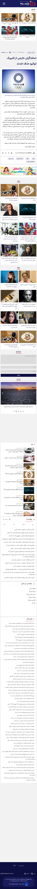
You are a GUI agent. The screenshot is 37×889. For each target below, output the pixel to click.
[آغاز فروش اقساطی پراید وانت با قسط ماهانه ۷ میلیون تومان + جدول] (28, 450)
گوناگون (33, 9)
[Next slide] (34, 393)
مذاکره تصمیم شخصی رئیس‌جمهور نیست (25, 665)
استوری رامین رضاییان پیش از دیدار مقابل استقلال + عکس (21, 710)
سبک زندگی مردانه (31, 594)
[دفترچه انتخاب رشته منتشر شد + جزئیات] (28, 458)
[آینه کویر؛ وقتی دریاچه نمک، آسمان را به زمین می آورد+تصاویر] (18, 393)
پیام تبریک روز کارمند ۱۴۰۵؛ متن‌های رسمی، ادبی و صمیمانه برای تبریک (10, 239)
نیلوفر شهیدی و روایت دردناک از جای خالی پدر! (9, 326)
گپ (34, 874)
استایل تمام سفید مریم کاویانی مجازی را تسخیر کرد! (28, 326)
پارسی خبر (11, 158)
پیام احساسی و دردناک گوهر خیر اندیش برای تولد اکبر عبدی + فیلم (9, 219)
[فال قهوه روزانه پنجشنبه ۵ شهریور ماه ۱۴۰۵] (9, 17)
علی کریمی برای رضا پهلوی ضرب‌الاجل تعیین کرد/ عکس (20, 533)
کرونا (28, 158)
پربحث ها (5, 519)
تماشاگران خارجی (30, 161)
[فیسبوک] (9, 153)
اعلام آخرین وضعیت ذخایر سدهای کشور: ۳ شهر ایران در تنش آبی (20, 732)
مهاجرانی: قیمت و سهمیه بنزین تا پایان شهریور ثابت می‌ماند (21, 690)
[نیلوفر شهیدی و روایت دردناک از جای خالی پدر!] (9, 317)
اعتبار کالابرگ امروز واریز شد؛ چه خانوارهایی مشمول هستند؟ (21, 623)
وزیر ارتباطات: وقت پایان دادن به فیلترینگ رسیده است (22, 696)
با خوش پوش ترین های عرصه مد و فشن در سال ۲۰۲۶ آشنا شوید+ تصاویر (18, 767)
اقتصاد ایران (32, 589)
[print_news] (11, 153)
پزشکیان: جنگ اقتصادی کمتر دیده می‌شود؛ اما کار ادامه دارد (21, 693)
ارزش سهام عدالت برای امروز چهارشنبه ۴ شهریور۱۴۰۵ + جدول (13, 514)
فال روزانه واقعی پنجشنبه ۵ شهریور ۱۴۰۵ (27, 36)
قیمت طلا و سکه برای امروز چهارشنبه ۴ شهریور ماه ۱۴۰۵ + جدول (20, 737)
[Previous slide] (2, 393)
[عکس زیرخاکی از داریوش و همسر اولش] (27, 277)
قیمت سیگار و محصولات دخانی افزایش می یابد (24, 743)
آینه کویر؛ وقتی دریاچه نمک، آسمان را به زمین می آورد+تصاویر (18, 407)
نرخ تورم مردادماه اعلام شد (28, 662)
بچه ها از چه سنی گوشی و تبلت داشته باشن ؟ (24, 648)
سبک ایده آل (32, 592)
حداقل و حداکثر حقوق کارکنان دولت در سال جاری (23, 749)
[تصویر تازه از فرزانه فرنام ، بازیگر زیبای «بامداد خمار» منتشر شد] (27, 250)
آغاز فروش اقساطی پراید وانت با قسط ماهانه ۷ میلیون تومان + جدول (14, 451)
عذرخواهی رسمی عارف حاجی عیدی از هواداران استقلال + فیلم (21, 740)
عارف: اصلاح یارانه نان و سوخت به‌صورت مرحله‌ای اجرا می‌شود (20, 685)
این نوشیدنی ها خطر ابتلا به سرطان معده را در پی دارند (22, 718)
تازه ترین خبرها (31, 600)
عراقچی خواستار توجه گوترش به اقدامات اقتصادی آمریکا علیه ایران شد (19, 659)
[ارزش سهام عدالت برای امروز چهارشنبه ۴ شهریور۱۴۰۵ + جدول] (28, 514)
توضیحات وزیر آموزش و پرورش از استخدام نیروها (23, 729)
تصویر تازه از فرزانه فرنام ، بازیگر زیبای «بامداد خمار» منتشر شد (28, 259)
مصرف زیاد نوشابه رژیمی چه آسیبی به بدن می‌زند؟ (23, 632)
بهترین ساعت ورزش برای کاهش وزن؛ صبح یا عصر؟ (23, 629)
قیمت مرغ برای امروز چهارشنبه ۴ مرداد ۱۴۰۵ (24, 712)
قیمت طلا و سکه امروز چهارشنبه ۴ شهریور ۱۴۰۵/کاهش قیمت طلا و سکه (9, 306)
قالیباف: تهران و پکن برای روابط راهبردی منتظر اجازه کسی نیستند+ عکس (18, 654)
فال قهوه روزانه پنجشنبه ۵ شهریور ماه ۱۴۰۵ (10, 23)
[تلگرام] (6, 153)
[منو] (4, 4)
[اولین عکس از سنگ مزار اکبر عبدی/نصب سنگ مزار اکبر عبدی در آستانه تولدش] (9, 250)
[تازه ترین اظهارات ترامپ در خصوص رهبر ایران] (28, 498)
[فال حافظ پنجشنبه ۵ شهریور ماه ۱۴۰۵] (27, 17)
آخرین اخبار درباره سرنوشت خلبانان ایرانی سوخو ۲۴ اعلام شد (19, 578)
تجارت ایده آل (31, 597)
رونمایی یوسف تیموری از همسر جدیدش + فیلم (22, 548)
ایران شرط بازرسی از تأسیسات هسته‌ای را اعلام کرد (23, 679)
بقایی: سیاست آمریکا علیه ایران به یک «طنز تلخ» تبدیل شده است (20, 643)
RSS (14, 866)
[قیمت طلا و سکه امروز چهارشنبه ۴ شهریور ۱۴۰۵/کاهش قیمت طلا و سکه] (9, 296)
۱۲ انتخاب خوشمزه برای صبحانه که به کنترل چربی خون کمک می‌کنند (19, 626)
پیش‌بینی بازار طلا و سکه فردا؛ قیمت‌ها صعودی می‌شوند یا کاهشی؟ (14, 467)
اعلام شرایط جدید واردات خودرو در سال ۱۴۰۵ (24, 721)
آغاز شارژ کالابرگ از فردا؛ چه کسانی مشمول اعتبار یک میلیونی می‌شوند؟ (19, 651)
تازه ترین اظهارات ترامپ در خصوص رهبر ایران (13, 498)
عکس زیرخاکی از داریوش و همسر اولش (27, 286)
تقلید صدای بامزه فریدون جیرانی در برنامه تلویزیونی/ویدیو (20, 569)
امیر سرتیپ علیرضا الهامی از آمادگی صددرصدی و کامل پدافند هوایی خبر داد (18, 751)
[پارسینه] (26, 3)
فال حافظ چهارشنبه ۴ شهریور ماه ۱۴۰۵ (27, 346)
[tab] (23, 411)
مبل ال (33, 603)
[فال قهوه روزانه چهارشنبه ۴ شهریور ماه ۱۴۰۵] (9, 337)
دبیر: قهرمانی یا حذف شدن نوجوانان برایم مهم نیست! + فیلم (21, 762)
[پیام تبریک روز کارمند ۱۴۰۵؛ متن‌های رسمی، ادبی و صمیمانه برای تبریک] (9, 229)
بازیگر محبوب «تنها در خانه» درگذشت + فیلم (24, 668)
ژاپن (33, 158)
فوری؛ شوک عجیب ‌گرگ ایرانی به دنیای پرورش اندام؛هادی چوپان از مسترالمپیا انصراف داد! (10, 37)
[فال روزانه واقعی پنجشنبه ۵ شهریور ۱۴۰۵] (27, 30)
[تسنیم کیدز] (18, 171)
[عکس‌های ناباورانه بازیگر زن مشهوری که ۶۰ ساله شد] (9, 277)
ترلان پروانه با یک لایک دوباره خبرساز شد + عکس (23, 657)
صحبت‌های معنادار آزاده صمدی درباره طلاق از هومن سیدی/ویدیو (18, 539)
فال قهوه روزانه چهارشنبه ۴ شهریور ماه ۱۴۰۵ (11, 346)
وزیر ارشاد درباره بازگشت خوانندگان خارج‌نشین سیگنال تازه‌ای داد (20, 682)
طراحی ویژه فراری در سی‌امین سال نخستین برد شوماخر (22, 723)
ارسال (18, 375)
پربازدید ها (29, 519)
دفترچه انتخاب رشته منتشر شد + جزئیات (13, 458)
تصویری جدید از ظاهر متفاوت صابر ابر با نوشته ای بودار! (28, 305)
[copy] (33, 153)
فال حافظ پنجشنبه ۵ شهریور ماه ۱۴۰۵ (27, 23)
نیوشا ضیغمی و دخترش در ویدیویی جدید (23, 566)
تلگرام (28, 874)
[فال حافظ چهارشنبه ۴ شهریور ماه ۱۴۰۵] (27, 337)
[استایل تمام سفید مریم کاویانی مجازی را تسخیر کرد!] (27, 317)
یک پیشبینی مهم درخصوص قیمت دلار (14, 505)
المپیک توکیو (20, 158)
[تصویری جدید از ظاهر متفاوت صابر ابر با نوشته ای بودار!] (27, 296)
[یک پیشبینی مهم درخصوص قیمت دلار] (28, 506)
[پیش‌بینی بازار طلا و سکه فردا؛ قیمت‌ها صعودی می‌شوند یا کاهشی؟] (28, 466)
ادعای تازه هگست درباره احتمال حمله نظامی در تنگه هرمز (22, 676)
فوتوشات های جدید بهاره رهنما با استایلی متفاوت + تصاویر (21, 726)
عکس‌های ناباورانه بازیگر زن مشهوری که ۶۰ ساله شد (11, 286)
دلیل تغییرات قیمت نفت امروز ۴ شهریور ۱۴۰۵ (24, 746)
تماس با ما (21, 866)
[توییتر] (3, 153)
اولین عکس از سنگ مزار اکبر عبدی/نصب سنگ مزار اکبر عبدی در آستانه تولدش (9, 260)
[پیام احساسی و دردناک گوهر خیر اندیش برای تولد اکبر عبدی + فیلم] (9, 209)
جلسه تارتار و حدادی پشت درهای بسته (25, 715)
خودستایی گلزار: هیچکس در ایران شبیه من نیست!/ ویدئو (19, 563)
